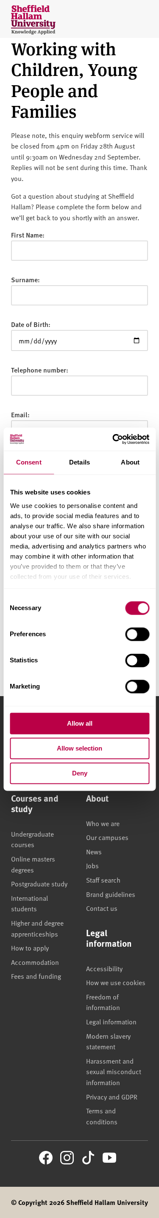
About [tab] (130, 462)
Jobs (92, 865)
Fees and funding (36, 975)
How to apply (30, 947)
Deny (79, 773)
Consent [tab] (29, 462)
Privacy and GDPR (111, 1096)
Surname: (25, 279)
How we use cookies (115, 982)
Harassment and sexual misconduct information (113, 1071)
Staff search (103, 879)
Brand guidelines (110, 894)
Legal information (111, 1021)
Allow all (79, 723)
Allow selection (79, 748)
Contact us (101, 908)
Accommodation (35, 962)
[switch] (137, 634)
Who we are (103, 823)
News (94, 851)
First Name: (28, 235)
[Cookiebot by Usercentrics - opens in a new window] (113, 439)
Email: (20, 414)
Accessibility (104, 968)
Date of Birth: (30, 324)
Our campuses (107, 837)
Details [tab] (79, 462)
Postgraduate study (39, 883)
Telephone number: (39, 370)
